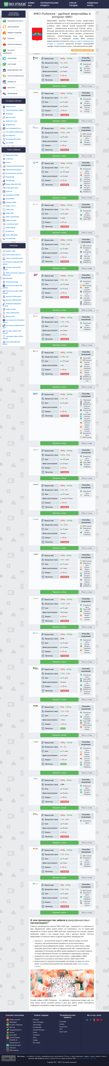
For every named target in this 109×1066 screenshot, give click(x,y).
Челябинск (36, 1035)
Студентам (9, 159)
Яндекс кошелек (14, 33)
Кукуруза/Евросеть (15, 76)
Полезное (93, 1058)
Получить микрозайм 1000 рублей (13, 263)
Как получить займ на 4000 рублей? (13, 292)
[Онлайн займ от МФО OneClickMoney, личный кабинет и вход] (35, 706)
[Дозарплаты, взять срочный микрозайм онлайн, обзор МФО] (35, 316)
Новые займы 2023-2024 (13, 184)
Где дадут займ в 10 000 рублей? (12, 332)
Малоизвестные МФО (12, 195)
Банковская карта (15, 21)
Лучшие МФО (10, 198)
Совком (61, 1024)
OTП (60, 1029)
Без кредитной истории (13, 139)
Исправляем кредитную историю (12, 305)
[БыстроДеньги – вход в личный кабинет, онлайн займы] (35, 519)
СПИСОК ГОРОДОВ (73, 4)
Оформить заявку (59, 86)
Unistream (11, 58)
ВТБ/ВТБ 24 (11, 82)
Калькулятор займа (12, 282)
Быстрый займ (10, 238)
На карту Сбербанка (9, 51)
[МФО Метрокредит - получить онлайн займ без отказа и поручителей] (35, 204)
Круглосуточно (10, 117)
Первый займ (10, 177)
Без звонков (10, 142)
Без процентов (10, 135)
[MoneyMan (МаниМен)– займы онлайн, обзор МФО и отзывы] (35, 741)
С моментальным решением (15, 166)
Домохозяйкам (10, 227)
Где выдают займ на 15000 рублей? (13, 337)
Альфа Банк (63, 1026)
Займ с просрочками (12, 216)
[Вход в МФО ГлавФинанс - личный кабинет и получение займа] (35, 450)
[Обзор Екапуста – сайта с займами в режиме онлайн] (35, 883)
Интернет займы (11, 202)
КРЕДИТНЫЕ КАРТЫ (92, 4)
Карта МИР (11, 64)
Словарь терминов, (83, 1058)
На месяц (9, 191)
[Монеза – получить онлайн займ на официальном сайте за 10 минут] (35, 127)
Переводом (12, 93)
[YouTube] (98, 1020)
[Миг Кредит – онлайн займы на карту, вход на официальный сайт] (35, 162)
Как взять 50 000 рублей (13, 296)
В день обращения (12, 235)
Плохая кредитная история (14, 110)
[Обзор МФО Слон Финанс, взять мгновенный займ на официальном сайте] (35, 668)
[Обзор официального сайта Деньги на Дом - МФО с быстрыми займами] (35, 351)
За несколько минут (12, 224)
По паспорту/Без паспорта (14, 173)
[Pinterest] (101, 1020)
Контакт (11, 38)
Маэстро (11, 87)
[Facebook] (90, 1020)
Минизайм (9, 278)
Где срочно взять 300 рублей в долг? (13, 321)
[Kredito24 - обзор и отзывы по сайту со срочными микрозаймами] (35, 778)
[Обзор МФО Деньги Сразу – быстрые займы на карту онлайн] (35, 393)
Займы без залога (11, 121)
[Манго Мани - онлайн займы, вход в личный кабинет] (35, 238)
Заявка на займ (11, 309)
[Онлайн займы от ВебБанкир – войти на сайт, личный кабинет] (35, 598)
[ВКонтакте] (87, 1020)
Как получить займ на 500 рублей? (12, 286)
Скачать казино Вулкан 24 (14, 258)
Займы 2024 (10, 209)
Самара (35, 1040)
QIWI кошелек (13, 27)
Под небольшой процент (13, 169)
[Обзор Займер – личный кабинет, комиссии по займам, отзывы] (35, 554)
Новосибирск (37, 1025)
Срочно (8, 162)
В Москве (36, 1019)
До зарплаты (10, 231)
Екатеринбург (37, 1027)
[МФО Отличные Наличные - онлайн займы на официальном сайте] (35, 92)
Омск (34, 1037)
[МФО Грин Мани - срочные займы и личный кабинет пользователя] (35, 814)
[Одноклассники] (94, 1020)
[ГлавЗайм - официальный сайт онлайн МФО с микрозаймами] (35, 484)
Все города (36, 1042)
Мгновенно (9, 113)
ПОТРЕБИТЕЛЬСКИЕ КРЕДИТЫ (49, 4)
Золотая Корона (14, 44)
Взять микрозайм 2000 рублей (11, 343)
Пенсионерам (10, 180)
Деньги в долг (10, 316)
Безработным (10, 124)
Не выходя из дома (12, 187)
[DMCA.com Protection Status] (9, 1058)
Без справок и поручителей (14, 132)
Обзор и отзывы (86, 86)
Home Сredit (63, 1032)
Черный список (10, 106)
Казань (35, 1032)
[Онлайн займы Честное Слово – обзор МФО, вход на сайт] (35, 58)
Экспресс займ (10, 251)
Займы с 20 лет (11, 206)
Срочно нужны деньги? (13, 254)
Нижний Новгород (38, 1030)
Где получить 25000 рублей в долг (13, 326)
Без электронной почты (13, 128)
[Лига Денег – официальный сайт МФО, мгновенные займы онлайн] (35, 275)
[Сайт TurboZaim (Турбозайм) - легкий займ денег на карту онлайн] (35, 633)
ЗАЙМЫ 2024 (31, 4)
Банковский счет (14, 70)
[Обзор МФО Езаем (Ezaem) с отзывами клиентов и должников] (35, 849)
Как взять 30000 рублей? (14, 300)
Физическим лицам (12, 155)
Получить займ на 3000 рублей (12, 268)
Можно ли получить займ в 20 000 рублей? (14, 274)
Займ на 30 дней (11, 220)
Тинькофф (62, 1021)
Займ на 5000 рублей (12, 312)
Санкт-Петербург (38, 1022)
